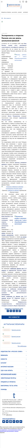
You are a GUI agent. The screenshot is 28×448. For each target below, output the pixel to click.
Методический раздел (8, 374)
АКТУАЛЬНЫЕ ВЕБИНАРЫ (14, 324)
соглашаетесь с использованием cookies (10, 429)
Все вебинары (22, 346)
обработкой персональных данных (9, 431)
